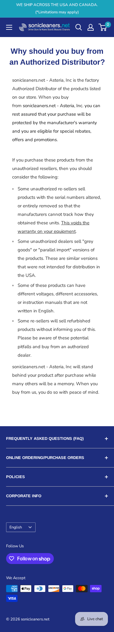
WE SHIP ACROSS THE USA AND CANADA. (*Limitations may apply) (57, 8)
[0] (103, 27)
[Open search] (78, 27)
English (15, 527)
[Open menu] (9, 27)
